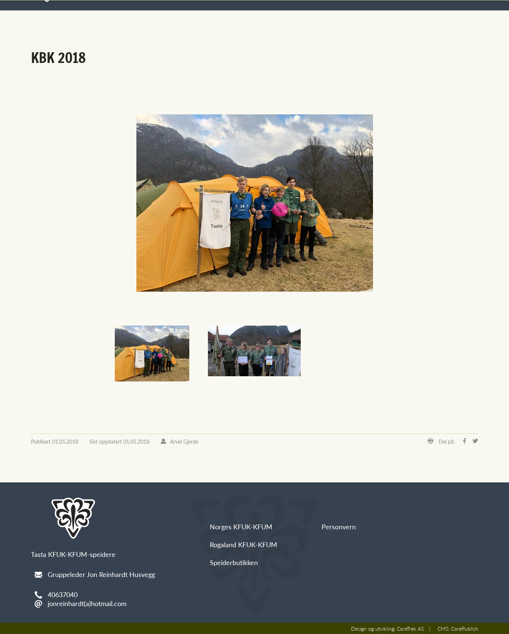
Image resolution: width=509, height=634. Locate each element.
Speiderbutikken (234, 562)
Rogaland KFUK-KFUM (243, 544)
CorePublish (464, 628)
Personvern (339, 526)
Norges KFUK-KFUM (241, 526)
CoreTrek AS (410, 628)
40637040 (63, 594)
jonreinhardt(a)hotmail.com (87, 603)
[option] (254, 203)
